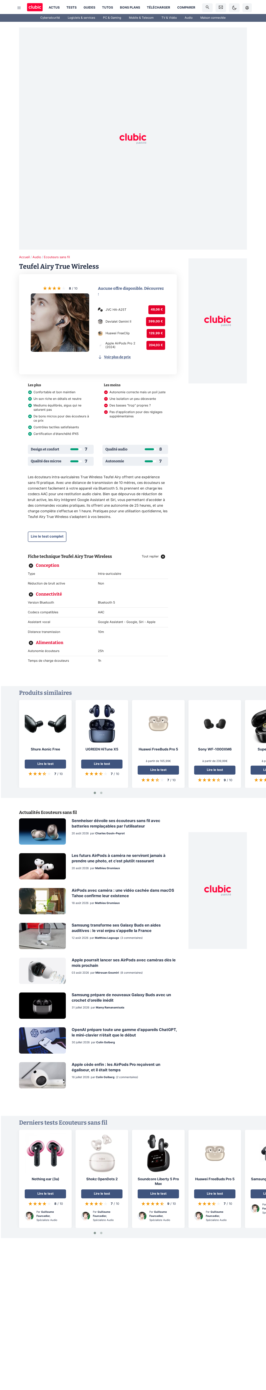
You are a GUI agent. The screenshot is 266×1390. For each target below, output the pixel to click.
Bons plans (130, 7)
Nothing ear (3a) (45, 1179)
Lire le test (45, 763)
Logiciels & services (81, 17)
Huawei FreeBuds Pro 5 (158, 749)
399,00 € (155, 321)
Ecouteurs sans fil (57, 257)
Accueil (24, 257)
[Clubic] (35, 7)
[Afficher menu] (19, 8)
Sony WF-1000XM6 (215, 749)
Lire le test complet (47, 536)
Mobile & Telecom (141, 17)
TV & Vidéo (169, 17)
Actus (54, 7)
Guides (89, 7)
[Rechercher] (207, 8)
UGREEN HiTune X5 (101, 749)
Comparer (186, 7)
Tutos (107, 7)
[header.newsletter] (220, 8)
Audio (189, 17)
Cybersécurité (50, 17)
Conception (47, 565)
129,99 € (156, 333)
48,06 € (157, 309)
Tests (71, 7)
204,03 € (156, 345)
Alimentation (49, 642)
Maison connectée (213, 17)
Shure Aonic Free (45, 749)
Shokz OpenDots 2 (102, 1179)
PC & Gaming (112, 17)
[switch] (234, 7)
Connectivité (49, 594)
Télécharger (158, 7)
